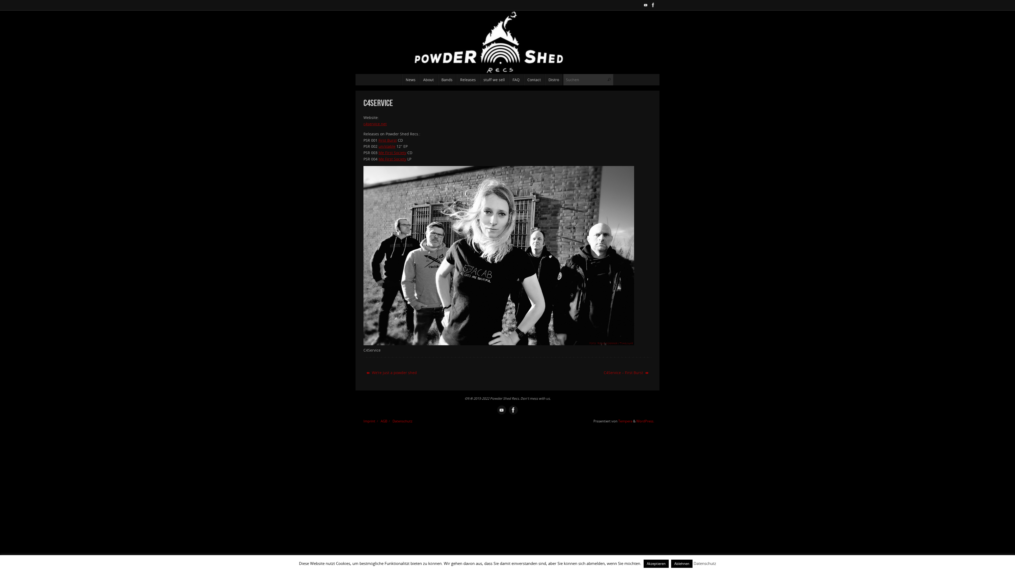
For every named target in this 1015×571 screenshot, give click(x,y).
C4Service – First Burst (624, 372)
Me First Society (392, 152)
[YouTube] (645, 5)
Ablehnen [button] (681, 563)
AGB (384, 421)
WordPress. (645, 421)
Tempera (625, 421)
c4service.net (375, 123)
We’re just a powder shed (394, 372)
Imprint (369, 421)
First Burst (388, 140)
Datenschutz (402, 421)
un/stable (387, 146)
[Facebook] (653, 5)
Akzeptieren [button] (656, 563)
